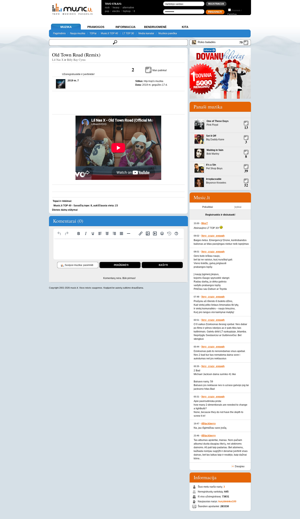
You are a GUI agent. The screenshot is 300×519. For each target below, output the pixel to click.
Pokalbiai (207, 207)
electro (116, 11)
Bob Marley (213, 153)
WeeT (204, 223)
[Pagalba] (176, 233)
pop (107, 11)
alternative (128, 7)
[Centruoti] (107, 233)
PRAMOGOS (95, 27)
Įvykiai (237, 207)
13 (246, 127)
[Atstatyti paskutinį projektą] (169, 233)
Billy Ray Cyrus (76, 60)
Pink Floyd (212, 124)
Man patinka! (159, 70)
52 (246, 185)
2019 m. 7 (73, 80)
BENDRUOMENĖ (155, 27)
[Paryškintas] (78, 233)
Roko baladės (207, 42)
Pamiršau (232, 14)
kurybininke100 (227, 501)
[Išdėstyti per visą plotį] (121, 233)
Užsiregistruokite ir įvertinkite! (78, 74)
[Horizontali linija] (128, 233)
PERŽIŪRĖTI (121, 265)
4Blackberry (208, 423)
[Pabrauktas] (92, 233)
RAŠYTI (163, 265)
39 (246, 171)
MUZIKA (66, 27)
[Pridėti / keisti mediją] (154, 233)
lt (134, 11)
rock (107, 7)
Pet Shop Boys (214, 168)
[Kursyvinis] (85, 233)
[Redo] (66, 233)
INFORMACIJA (126, 27)
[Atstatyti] (59, 233)
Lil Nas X (57, 60)
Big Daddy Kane (215, 139)
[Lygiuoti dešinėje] (114, 233)
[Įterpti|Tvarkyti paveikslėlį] (147, 233)
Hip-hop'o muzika (153, 81)
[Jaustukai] (162, 233)
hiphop (127, 11)
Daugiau (239, 466)
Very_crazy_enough (212, 235)
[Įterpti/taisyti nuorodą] (140, 233)
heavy (116, 7)
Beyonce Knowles (216, 182)
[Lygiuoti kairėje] (100, 233)
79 (241, 42)
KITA (185, 27)
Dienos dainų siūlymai (65, 209)
